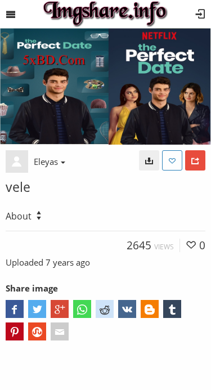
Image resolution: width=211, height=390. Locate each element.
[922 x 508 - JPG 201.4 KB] (149, 160)
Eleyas (46, 161)
